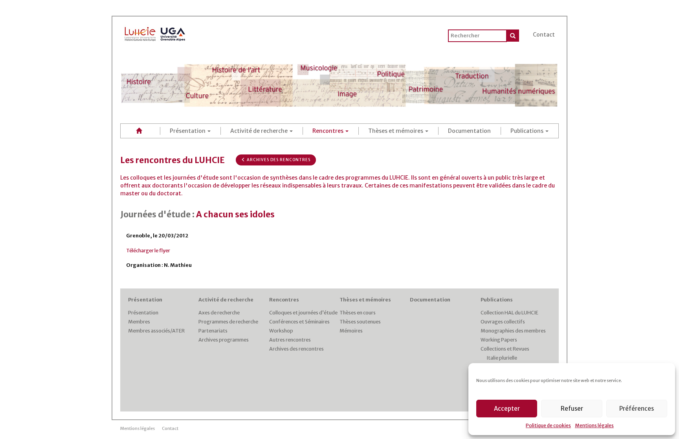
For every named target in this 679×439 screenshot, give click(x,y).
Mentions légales (594, 425)
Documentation (469, 130)
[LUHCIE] (155, 32)
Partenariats (213, 331)
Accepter (507, 408)
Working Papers (499, 340)
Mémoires (351, 331)
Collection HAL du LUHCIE (509, 313)
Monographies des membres (513, 331)
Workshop (281, 331)
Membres (139, 322)
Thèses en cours (358, 313)
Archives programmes (223, 340)
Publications (527, 130)
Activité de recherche (259, 130)
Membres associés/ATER (156, 331)
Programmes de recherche (228, 322)
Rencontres (328, 130)
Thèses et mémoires (396, 130)
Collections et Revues (505, 349)
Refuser (572, 408)
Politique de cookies (548, 425)
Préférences (636, 408)
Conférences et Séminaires (299, 322)
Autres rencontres (290, 340)
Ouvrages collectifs (503, 322)
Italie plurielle (501, 358)
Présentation (188, 130)
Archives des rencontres (278, 159)
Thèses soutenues (360, 322)
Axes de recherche (219, 313)
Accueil (140, 130)
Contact (544, 34)
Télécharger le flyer (148, 250)
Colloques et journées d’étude (303, 313)
